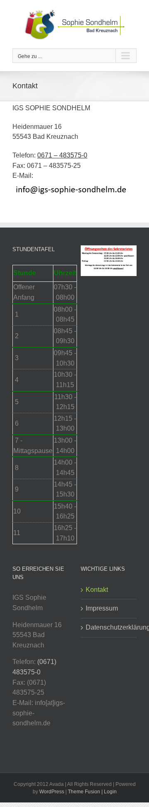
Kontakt (97, 589)
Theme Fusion (84, 792)
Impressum (102, 608)
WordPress (51, 792)
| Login (109, 792)
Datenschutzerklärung (109, 627)
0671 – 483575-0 (62, 155)
